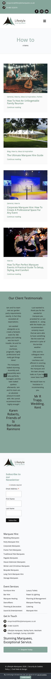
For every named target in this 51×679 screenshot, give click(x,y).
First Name (10, 499)
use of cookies (42, 675)
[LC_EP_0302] (25, 228)
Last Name (10, 508)
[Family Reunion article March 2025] (25, 64)
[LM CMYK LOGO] (14, 17)
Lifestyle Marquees (14, 666)
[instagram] (42, 11)
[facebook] (37, 11)
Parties (39, 97)
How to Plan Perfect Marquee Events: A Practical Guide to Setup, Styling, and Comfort (25, 267)
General (10, 97)
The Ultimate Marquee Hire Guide (25, 155)
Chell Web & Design (19, 669)
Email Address (12, 489)
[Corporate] (25, 171)
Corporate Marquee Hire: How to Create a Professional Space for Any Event (24, 210)
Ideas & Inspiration (28, 97)
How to (17, 97)
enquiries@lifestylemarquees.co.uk (21, 3)
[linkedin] (47, 11)
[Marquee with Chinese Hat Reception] (25, 119)
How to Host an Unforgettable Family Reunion (23, 102)
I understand (25, 677)
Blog (9, 151)
